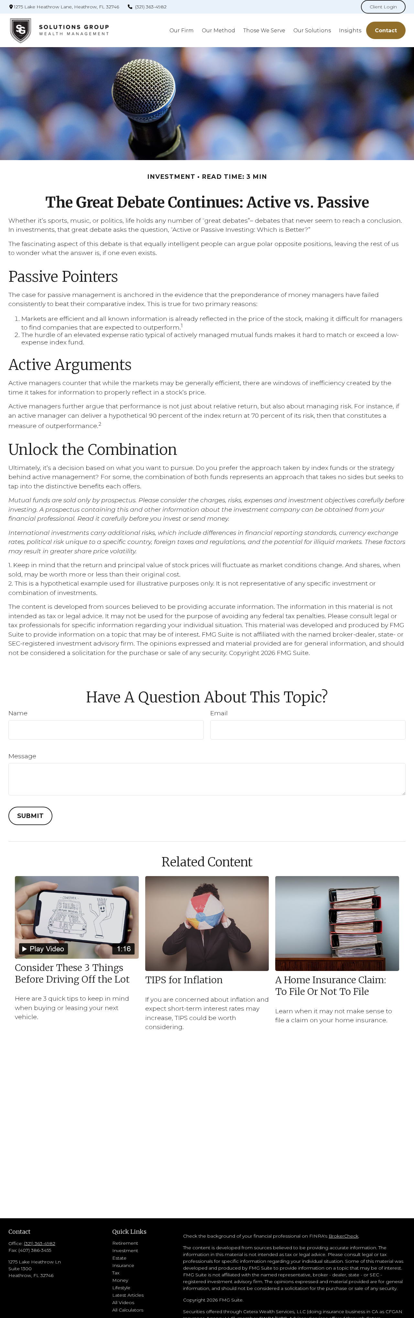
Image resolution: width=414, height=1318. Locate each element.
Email (219, 713)
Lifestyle (121, 1288)
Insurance (123, 1265)
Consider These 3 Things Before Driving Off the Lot (72, 973)
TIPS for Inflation (184, 980)
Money (120, 1280)
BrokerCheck (343, 1236)
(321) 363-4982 (151, 7)
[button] (181, 30)
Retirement (125, 1243)
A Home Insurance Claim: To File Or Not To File (330, 985)
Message (22, 756)
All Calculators (127, 1310)
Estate (119, 1258)
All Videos (123, 1302)
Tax (115, 1273)
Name (17, 713)
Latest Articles (128, 1295)
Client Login (383, 7)
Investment (125, 1250)
